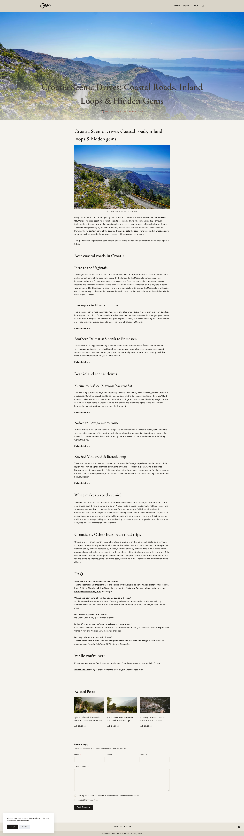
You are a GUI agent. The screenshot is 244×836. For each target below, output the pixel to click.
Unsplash (133, 211)
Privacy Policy (92, 800)
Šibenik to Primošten (98, 588)
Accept (12, 827)
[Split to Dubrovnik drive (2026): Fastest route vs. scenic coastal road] (89, 705)
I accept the (88, 800)
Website (143, 754)
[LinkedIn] (239, 827)
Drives (177, 6)
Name (77, 754)
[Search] (203, 6)
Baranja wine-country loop (87, 591)
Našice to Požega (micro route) (141, 588)
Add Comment (81, 766)
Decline (24, 827)
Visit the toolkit (82, 669)
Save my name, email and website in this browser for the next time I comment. (109, 796)
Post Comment (83, 807)
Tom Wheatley (121, 211)
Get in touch (125, 827)
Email (110, 754)
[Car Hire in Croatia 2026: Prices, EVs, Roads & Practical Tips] (122, 705)
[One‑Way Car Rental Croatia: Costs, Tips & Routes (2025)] (155, 705)
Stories (186, 6)
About (195, 6)
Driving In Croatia (136, 112)
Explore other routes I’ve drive (89, 663)
